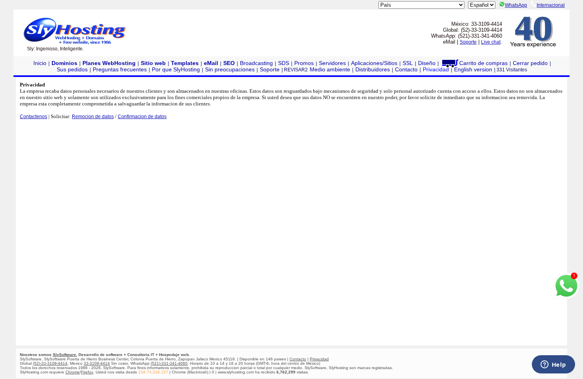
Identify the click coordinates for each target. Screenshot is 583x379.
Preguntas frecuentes (120, 69)
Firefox (87, 372)
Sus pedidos (72, 69)
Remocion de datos (93, 116)
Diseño (426, 63)
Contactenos (33, 116)
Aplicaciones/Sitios (374, 63)
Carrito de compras (483, 63)
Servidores (332, 63)
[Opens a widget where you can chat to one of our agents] (553, 365)
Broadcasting (256, 63)
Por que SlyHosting (176, 69)
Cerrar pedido (530, 63)
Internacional (551, 5)
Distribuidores (372, 69)
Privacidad (436, 69)
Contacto (406, 69)
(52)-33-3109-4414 (50, 363)
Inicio (39, 63)
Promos (304, 63)
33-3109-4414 (97, 363)
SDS (283, 63)
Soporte (468, 42)
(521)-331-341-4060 (169, 363)
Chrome (72, 372)
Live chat (491, 42)
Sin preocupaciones (230, 69)
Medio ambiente (330, 69)
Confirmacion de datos (142, 116)
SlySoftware (64, 354)
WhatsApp (516, 5)
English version (473, 69)
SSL (408, 63)
